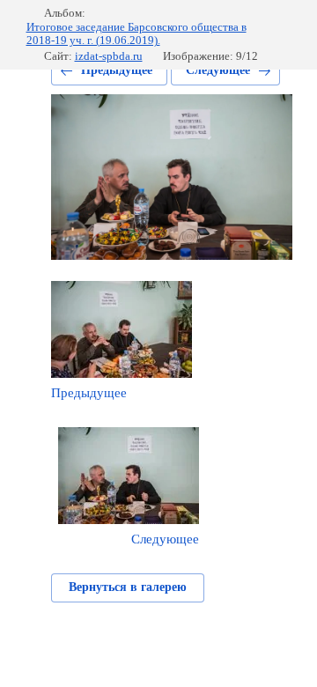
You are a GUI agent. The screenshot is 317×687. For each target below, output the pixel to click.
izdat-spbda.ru (109, 56)
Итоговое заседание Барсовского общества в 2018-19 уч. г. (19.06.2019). (136, 34)
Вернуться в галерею (128, 587)
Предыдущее (116, 70)
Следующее (218, 70)
